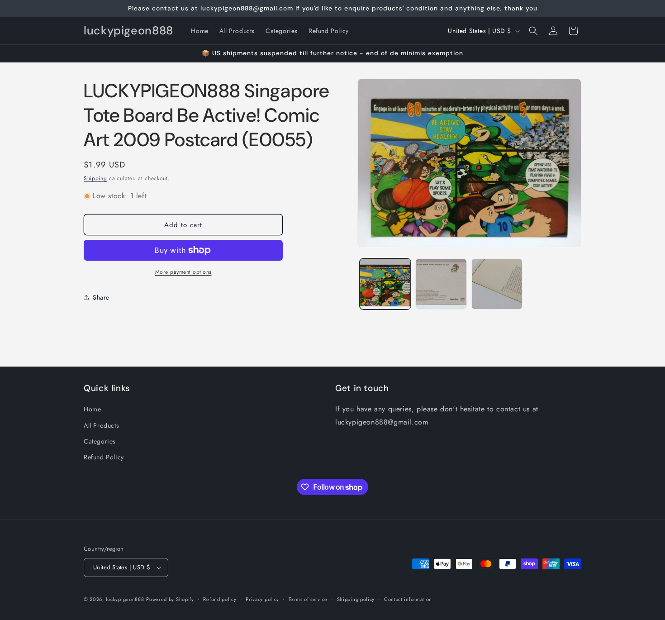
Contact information (408, 599)
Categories (100, 441)
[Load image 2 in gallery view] (440, 284)
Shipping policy (356, 599)
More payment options (183, 272)
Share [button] (101, 297)
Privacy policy (262, 599)
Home (92, 409)
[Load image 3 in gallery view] (496, 284)
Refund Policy (104, 457)
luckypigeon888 (125, 599)
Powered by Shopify (170, 599)
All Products (101, 425)
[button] (533, 31)
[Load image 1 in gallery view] (385, 284)
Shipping (95, 178)
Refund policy (219, 599)
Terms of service (308, 599)
